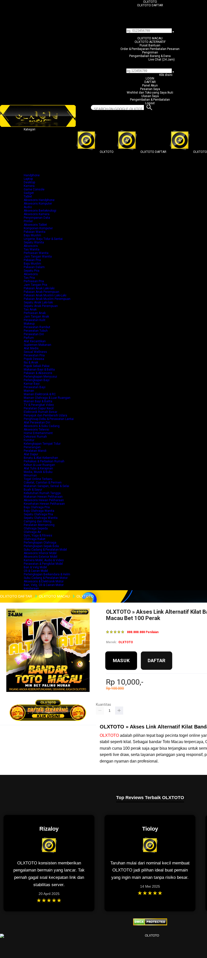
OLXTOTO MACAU (150, 38)
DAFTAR (150, 82)
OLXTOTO (150, 2)
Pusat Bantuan (150, 45)
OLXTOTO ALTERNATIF (150, 42)
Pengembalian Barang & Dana (150, 56)
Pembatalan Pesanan (164, 49)
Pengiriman (150, 52)
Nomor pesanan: (150, 66)
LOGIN (150, 78)
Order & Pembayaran (135, 49)
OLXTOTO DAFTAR (150, 5)
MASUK (121, 660)
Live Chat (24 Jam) (161, 59)
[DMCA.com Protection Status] (150, 924)
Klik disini (165, 75)
